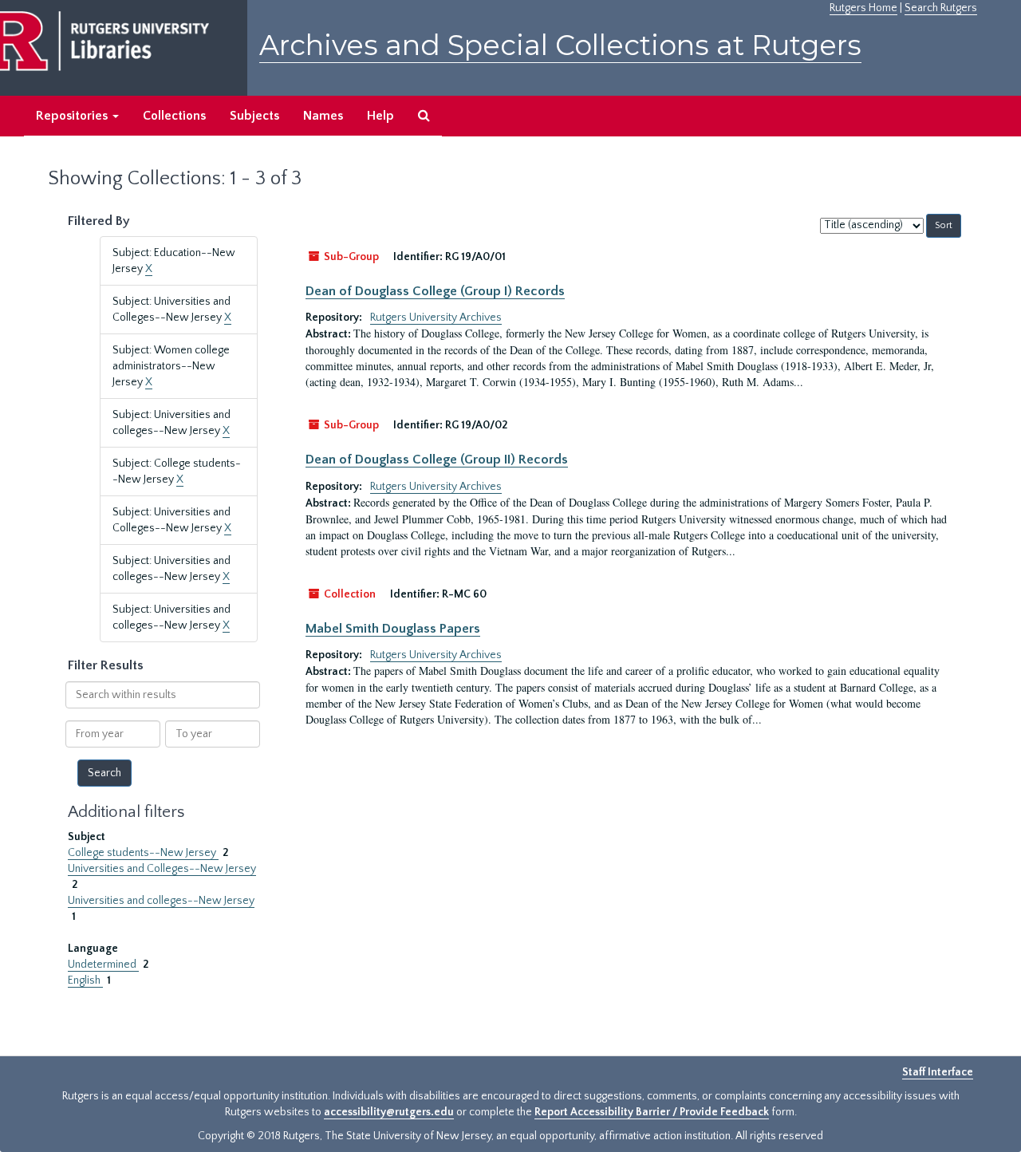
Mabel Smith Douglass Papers (393, 628)
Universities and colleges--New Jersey (161, 900)
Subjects (254, 115)
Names (323, 115)
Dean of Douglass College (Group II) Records (437, 459)
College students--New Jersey (143, 852)
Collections (174, 115)
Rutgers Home (863, 8)
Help (380, 115)
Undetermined (103, 964)
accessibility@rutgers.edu (389, 1112)
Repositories (73, 115)
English (85, 980)
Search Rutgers (941, 8)
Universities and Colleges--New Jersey (162, 868)
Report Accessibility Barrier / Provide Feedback (651, 1112)
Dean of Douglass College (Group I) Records (435, 291)
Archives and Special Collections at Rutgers (560, 45)
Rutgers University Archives (436, 317)
